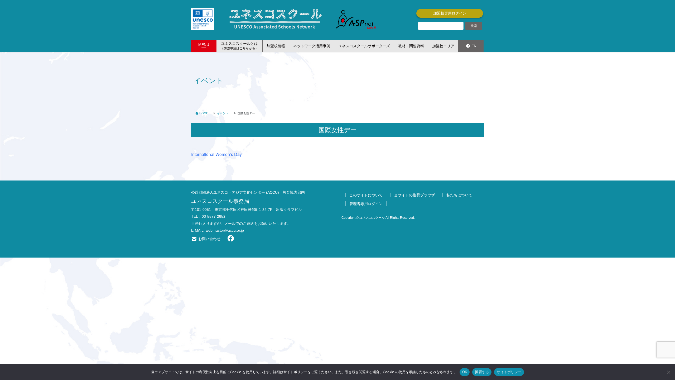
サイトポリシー (509, 372)
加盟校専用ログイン (449, 13)
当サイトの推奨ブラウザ (414, 195)
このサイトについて (366, 195)
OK (464, 372)
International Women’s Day (216, 154)
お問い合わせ (208, 239)
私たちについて (459, 195)
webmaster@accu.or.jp (225, 230)
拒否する (482, 372)
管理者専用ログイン (366, 204)
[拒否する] (668, 372)
